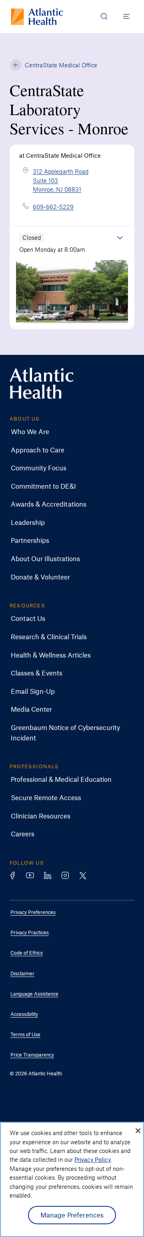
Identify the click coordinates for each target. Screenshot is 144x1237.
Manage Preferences (72, 1215)
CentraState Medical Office (61, 65)
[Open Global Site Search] (104, 16)
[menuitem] (66, 432)
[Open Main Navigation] (126, 16)
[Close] (138, 1131)
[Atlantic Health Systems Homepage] (37, 16)
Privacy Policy (92, 1159)
